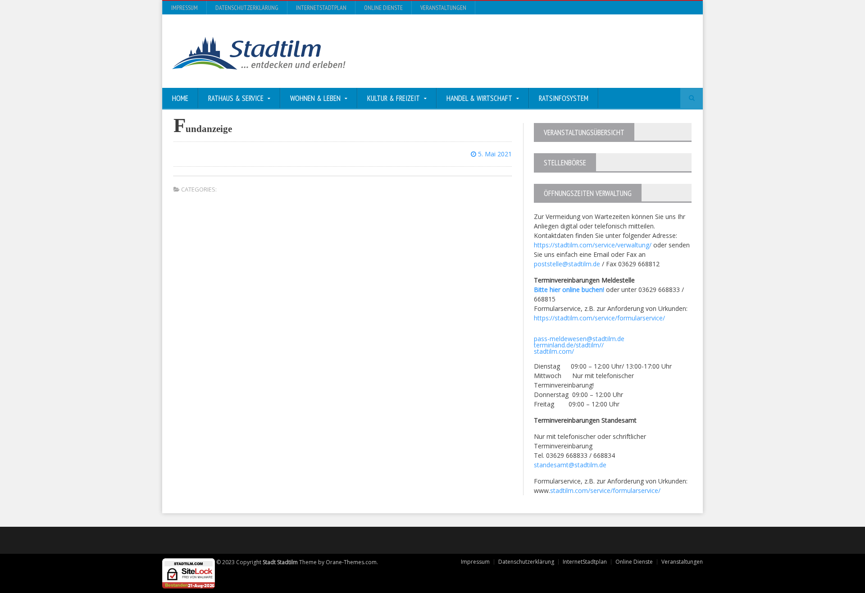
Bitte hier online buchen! (569, 289)
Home (180, 98)
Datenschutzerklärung (246, 8)
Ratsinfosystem (563, 98)
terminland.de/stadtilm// (569, 345)
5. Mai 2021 (494, 154)
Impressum (184, 8)
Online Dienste (383, 8)
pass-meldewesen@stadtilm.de (579, 338)
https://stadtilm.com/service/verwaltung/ (592, 245)
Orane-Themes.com (351, 562)
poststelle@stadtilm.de (567, 264)
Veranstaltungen (443, 8)
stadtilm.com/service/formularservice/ (605, 490)
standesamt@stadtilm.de (570, 465)
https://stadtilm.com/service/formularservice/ (599, 318)
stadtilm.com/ (554, 351)
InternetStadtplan (321, 8)
